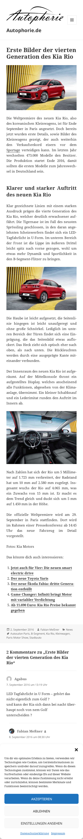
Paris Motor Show (17, 637)
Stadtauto (35, 637)
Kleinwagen (63, 633)
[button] (76, 750)
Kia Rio (50, 633)
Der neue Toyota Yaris (29, 578)
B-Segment (38, 633)
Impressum (58, 833)
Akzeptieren (41, 799)
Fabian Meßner (50, 629)
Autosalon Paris (20, 633)
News (69, 629)
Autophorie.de (23, 30)
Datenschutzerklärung (34, 833)
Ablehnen (41, 811)
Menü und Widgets (72, 24)
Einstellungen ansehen (41, 823)
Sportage (13, 150)
